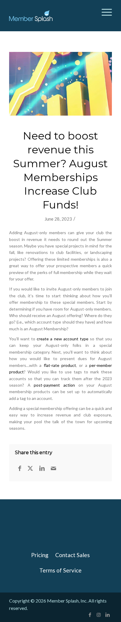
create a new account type (62, 338)
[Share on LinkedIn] (42, 468)
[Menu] (104, 12)
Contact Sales (72, 555)
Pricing (39, 555)
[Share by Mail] (53, 468)
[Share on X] (30, 468)
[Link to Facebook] (89, 614)
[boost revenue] (60, 84)
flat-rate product (60, 365)
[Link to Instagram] (98, 614)
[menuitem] (104, 12)
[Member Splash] (32, 16)
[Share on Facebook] (19, 468)
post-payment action (54, 385)
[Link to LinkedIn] (107, 614)
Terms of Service (60, 570)
